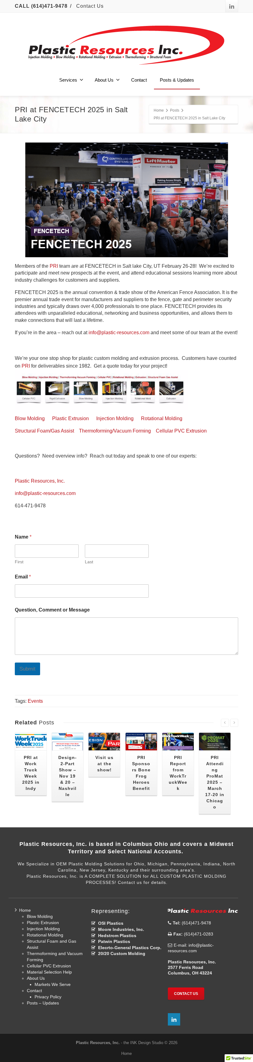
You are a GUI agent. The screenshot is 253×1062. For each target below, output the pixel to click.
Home (25, 910)
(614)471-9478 (195, 922)
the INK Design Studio (143, 1042)
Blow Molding (30, 418)
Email (23, 576)
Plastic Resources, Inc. (40, 481)
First (19, 561)
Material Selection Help (49, 972)
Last (89, 561)
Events (35, 701)
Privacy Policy (48, 996)
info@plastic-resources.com (119, 332)
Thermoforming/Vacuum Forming (115, 430)
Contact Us (90, 6)
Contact (139, 80)
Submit (27, 669)
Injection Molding (115, 418)
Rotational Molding (161, 418)
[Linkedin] (232, 6)
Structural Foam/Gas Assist (44, 430)
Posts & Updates (177, 80)
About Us (104, 80)
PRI (54, 266)
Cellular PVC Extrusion (181, 430)
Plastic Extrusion (70, 418)
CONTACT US (186, 994)
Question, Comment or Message (52, 609)
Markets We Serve (53, 984)
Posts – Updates (43, 1002)
